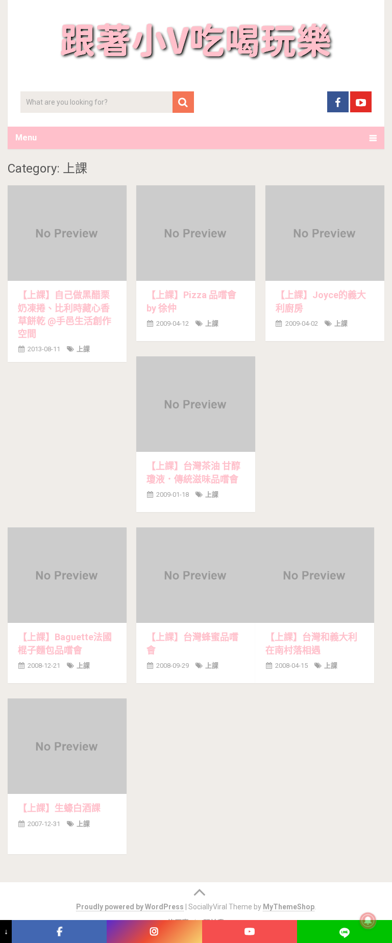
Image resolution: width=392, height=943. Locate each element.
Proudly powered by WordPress (130, 907)
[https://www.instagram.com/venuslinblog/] (154, 931)
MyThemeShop (288, 907)
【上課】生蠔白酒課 (59, 808)
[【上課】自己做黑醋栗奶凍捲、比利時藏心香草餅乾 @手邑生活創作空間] (67, 233)
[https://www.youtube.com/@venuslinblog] (249, 931)
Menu (26, 137)
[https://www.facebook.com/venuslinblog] (59, 931)
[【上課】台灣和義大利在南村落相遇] (314, 575)
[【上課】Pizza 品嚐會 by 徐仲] (195, 233)
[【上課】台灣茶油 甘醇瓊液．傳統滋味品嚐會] (195, 404)
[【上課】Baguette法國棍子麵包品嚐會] (67, 575)
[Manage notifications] (368, 920)
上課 (83, 349)
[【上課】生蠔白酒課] (67, 746)
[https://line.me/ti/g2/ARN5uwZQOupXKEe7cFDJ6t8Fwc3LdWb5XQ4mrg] (344, 931)
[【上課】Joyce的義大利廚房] (324, 233)
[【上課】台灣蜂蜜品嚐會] (195, 575)
